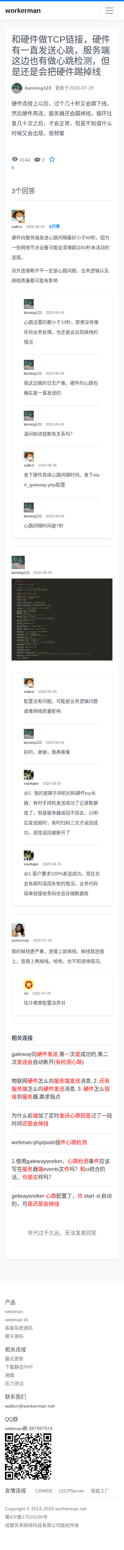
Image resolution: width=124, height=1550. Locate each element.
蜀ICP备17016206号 (26, 1517)
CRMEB (43, 1490)
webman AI (16, 1319)
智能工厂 (100, 1490)
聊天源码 (14, 1336)
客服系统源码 (19, 1328)
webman (14, 1311)
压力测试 (14, 1383)
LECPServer (71, 1490)
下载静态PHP (19, 1367)
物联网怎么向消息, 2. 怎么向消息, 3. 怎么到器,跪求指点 (61, 1089)
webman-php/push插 (49, 1142)
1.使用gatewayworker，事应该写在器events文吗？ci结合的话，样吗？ (61, 1169)
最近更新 (14, 1358)
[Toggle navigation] (109, 10)
